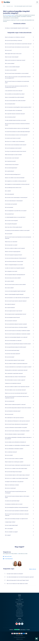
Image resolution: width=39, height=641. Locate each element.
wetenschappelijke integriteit (9, 15)
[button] (36, 638)
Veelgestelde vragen (19, 599)
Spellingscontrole (19, 616)
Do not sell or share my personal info (19, 637)
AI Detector (19, 608)
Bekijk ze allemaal (32, 569)
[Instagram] (19, 624)
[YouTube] (17, 624)
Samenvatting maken (19, 615)
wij (17, 553)
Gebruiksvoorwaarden (19, 635)
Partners (19, 600)
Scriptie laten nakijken (19, 605)
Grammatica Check (19, 612)
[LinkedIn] (22, 624)
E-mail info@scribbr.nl (9, 558)
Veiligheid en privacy (19, 639)
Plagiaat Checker (19, 606)
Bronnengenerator (19, 610)
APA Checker (19, 609)
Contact (19, 618)
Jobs (19, 597)
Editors (19, 596)
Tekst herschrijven (19, 613)
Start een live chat (8, 556)
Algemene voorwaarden (19, 602)
